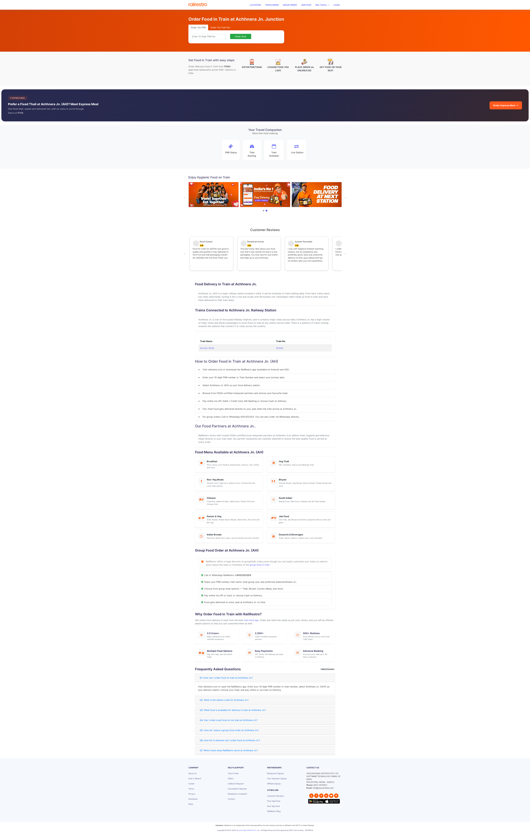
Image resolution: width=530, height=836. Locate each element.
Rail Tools (321, 5)
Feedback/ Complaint (237, 794)
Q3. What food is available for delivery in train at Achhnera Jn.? (233, 710)
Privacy (191, 794)
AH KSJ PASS (207, 348)
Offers (230, 778)
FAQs (190, 804)
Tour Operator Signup (277, 778)
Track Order (272, 5)
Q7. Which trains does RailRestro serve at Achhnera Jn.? (229, 750)
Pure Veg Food (273, 801)
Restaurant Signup (275, 773)
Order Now (240, 36)
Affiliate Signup (274, 783)
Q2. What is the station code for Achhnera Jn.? (224, 700)
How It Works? (194, 778)
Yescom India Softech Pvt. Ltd (247, 830)
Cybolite (267, 833)
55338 (279, 348)
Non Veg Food (273, 806)
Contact (231, 799)
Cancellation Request (237, 789)
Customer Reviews (275, 796)
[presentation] (184, 197)
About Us (192, 773)
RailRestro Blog (274, 811)
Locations (255, 5)
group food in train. (260, 564)
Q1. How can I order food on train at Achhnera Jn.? (226, 677)
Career (191, 783)
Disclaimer (193, 799)
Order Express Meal (504, 105)
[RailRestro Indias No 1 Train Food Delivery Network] (214, 194)
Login (336, 5)
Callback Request (236, 783)
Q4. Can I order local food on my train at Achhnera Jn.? (228, 720)
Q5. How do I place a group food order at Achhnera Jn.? (229, 730)
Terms (191, 789)
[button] (263, 210)
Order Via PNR (198, 27)
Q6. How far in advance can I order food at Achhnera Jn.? (230, 740)
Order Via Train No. (220, 27)
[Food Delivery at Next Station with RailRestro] (265, 194)
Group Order (290, 5)
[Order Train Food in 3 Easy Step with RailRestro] (317, 194)
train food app (251, 620)
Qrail (274, 833)
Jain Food (306, 5)
